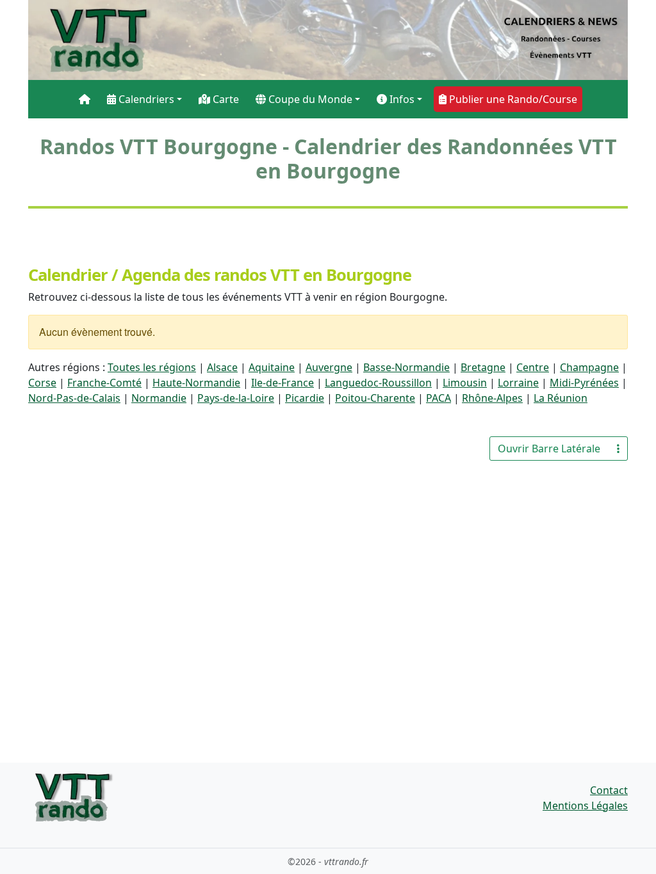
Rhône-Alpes (492, 398)
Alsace (222, 367)
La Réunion (560, 398)
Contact (609, 790)
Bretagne (483, 367)
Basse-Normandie (406, 367)
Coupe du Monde (309, 99)
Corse (42, 383)
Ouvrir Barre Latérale (549, 448)
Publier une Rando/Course (512, 99)
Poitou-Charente (375, 398)
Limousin (465, 383)
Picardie (304, 398)
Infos (400, 99)
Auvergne (329, 367)
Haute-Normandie (196, 383)
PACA (438, 398)
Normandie (158, 398)
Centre (532, 367)
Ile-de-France (282, 383)
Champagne (589, 367)
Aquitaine (272, 367)
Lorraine (518, 383)
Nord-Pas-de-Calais (74, 398)
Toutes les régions (152, 367)
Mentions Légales (585, 806)
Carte (224, 99)
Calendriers (145, 99)
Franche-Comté (104, 383)
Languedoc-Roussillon (378, 383)
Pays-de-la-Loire (235, 398)
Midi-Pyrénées (584, 383)
